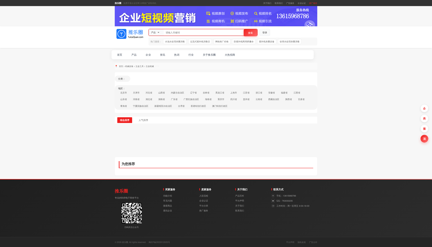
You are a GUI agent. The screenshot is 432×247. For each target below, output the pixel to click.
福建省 (284, 92)
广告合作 (313, 242)
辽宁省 (193, 92)
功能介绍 (167, 195)
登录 (264, 32)
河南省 (136, 99)
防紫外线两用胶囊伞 (244, 41)
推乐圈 (118, 3)
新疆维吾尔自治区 (163, 105)
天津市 (136, 92)
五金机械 (150, 66)
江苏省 (246, 92)
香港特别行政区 (198, 105)
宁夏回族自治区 (140, 105)
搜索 (250, 32)
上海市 (233, 92)
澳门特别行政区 (219, 105)
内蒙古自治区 (177, 92)
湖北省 (149, 99)
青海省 (123, 105)
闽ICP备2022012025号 (159, 242)
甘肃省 (301, 99)
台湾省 (181, 105)
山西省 (161, 92)
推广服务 (313, 3)
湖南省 (161, 99)
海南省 (208, 99)
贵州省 (246, 99)
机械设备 (129, 66)
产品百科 (239, 195)
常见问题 (167, 200)
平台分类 (203, 205)
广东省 (174, 99)
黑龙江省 (219, 92)
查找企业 (167, 210)
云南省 (259, 99)
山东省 (123, 99)
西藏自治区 (273, 99)
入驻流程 (203, 195)
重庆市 (221, 99)
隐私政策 (302, 242)
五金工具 (140, 66)
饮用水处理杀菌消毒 (290, 41)
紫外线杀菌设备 (266, 41)
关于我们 (267, 3)
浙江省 (259, 92)
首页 (121, 66)
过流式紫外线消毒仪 (200, 41)
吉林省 (206, 92)
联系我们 (279, 3)
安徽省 (271, 92)
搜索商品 (167, 205)
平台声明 (239, 200)
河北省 (149, 92)
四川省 (233, 99)
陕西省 (288, 99)
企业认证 (302, 3)
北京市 (123, 92)
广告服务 (290, 3)
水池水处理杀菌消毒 (175, 41)
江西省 (297, 92)
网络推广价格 (221, 41)
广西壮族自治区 (191, 99)
